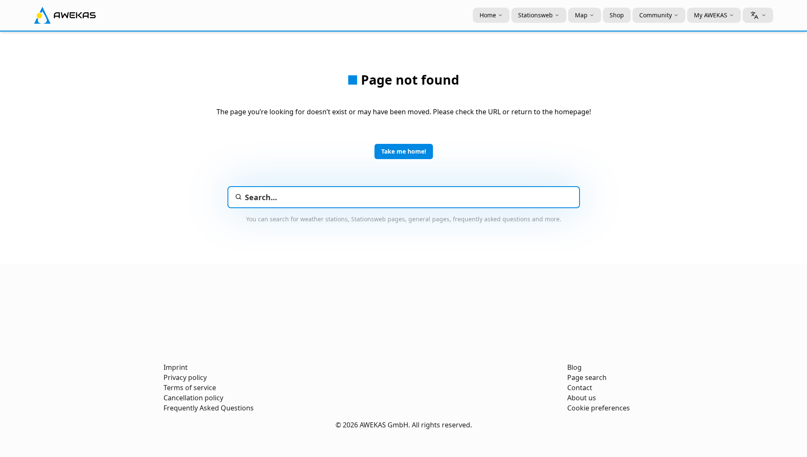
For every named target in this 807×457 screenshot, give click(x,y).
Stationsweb (535, 15)
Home (488, 15)
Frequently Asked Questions (209, 408)
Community (655, 15)
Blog (574, 367)
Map (581, 15)
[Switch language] (758, 15)
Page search (587, 377)
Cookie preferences (598, 408)
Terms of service (190, 387)
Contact (579, 387)
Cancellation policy (193, 397)
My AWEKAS (710, 15)
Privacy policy (185, 377)
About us (581, 397)
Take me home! (403, 151)
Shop (617, 15)
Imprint (176, 367)
